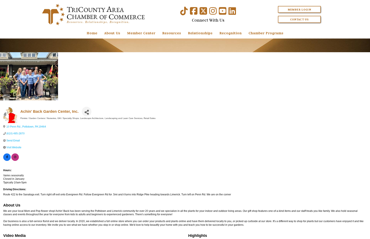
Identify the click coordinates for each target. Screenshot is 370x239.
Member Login (299, 9)
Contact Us (299, 19)
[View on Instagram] (15, 160)
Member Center (141, 33)
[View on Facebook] (7, 160)
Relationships (200, 33)
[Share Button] (86, 111)
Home (92, 33)
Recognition (230, 33)
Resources (171, 33)
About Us (112, 33)
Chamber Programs (266, 33)
